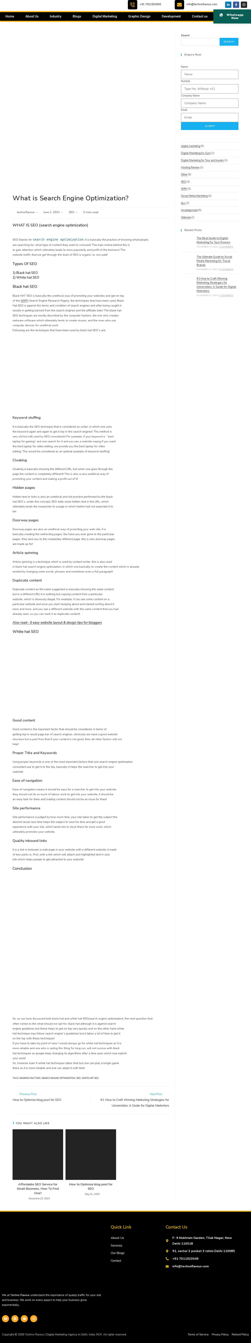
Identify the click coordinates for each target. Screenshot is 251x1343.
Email (184, 110)
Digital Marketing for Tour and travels (202, 160)
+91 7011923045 (150, 4)
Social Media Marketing (194, 196)
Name (184, 67)
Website (186, 217)
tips (183, 203)
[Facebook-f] (236, 5)
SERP (24, 301)
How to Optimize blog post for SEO (91, 1186)
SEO (71, 212)
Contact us (200, 16)
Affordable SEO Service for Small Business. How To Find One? (38, 1188)
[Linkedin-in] (228, 5)
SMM (184, 189)
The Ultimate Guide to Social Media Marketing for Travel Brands (214, 261)
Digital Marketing (105, 16)
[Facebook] (5, 1318)
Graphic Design (139, 16)
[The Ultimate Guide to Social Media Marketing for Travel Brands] (187, 262)
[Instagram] (244, 5)
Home (9, 16)
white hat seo (90, 1078)
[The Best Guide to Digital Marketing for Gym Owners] (187, 242)
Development (171, 16)
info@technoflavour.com (201, 4)
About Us (32, 16)
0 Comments (226, 246)
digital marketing (190, 146)
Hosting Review (190, 167)
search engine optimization (58, 1078)
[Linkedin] (14, 1318)
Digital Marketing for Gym (196, 153)
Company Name (190, 95)
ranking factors (30, 1078)
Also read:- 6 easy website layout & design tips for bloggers (57, 622)
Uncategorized (189, 210)
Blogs (77, 16)
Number (185, 81)
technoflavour (26, 212)
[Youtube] (24, 1318)
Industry (55, 16)
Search (185, 35)
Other (184, 174)
